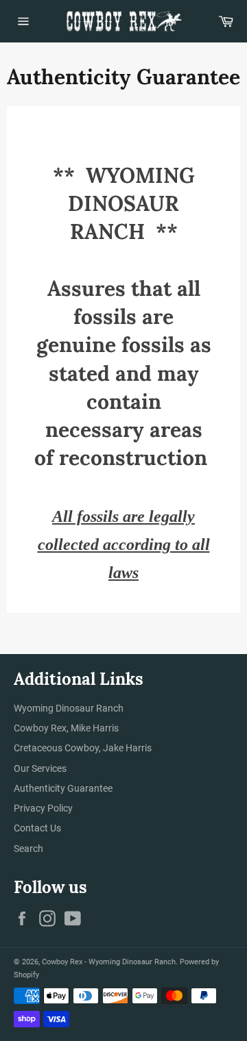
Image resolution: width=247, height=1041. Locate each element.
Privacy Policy (43, 808)
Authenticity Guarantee (63, 788)
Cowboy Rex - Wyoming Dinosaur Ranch (109, 961)
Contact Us (37, 828)
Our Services (40, 768)
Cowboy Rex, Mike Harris (66, 728)
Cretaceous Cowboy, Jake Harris (83, 747)
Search (28, 848)
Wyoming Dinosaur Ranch (69, 708)
